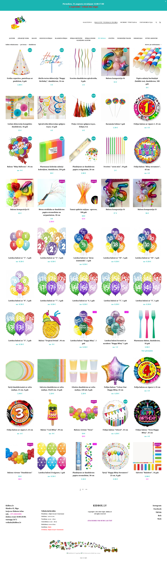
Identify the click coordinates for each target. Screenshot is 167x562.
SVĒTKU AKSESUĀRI (151, 38)
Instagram (157, 505)
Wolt (159, 519)
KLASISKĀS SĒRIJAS (61, 38)
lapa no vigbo (83, 557)
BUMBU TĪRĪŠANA (129, 22)
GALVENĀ (87, 22)
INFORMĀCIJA (146, 22)
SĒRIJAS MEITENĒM (76, 38)
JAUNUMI (12, 38)
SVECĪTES (111, 38)
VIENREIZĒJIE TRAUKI (124, 38)
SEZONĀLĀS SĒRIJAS (45, 38)
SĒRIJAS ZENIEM (90, 38)
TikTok (158, 512)
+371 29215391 (16, 514)
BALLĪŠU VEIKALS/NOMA (106, 22)
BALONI (34, 38)
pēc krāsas (23, 44)
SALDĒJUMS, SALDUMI (83, 40)
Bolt (159, 515)
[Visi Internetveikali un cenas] (90, 553)
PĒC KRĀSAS (102, 38)
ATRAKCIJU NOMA (23, 38)
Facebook (157, 509)
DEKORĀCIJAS (138, 38)
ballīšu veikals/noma (12, 44)
